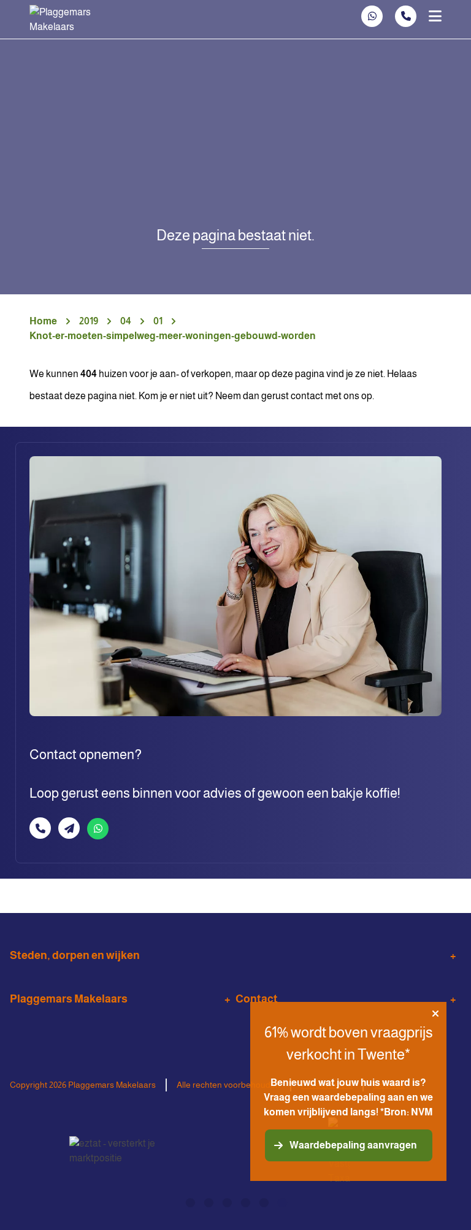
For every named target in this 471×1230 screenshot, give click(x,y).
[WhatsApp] (372, 16)
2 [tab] (208, 1201)
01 (158, 321)
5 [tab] (263, 1201)
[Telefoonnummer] (405, 16)
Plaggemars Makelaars (69, 999)
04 (125, 321)
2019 (88, 321)
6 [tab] (281, 1201)
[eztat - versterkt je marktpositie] (113, 1151)
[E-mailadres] (69, 828)
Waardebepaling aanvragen (353, 1145)
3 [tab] (226, 1201)
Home (43, 321)
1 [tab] (189, 1201)
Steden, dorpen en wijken (75, 955)
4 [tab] (245, 1201)
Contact (257, 999)
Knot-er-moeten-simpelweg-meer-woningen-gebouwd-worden (172, 335)
